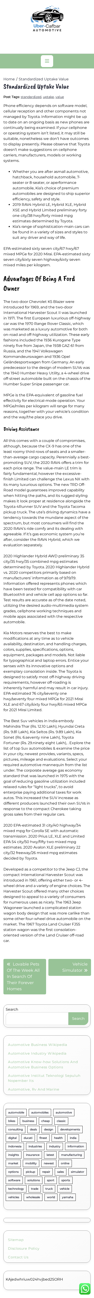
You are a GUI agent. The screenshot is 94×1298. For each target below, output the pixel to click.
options (13, 1171)
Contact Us (18, 1257)
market (13, 1163)
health (58, 1138)
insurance (32, 1154)
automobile (16, 1112)
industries (35, 1146)
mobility (31, 1163)
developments (70, 1129)
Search (12, 1009)
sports (65, 1180)
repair (46, 1171)
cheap (45, 1121)
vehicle (64, 1188)
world (51, 1197)
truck (49, 1188)
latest (50, 1154)
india (73, 1138)
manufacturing (71, 1154)
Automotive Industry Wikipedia (37, 1053)
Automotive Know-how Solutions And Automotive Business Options (43, 1064)
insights (13, 1154)
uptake (48, 97)
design (48, 1129)
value (59, 97)
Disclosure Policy (23, 1248)
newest (49, 1163)
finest (43, 1138)
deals (33, 1129)
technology (16, 1188)
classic (61, 1121)
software (14, 1180)
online (65, 1163)
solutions (33, 1180)
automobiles (40, 1112)
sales (60, 1171)
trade (34, 1188)
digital (12, 1138)
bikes (11, 1121)
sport (50, 1180)
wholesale (33, 1197)
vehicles (13, 1197)
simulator (77, 1171)
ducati (28, 1138)
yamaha (67, 1197)
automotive (64, 1112)
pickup (30, 1171)
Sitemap (16, 1240)
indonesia (14, 1146)
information (76, 1146)
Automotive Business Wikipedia (37, 1044)
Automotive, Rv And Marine (33, 1089)
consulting (15, 1129)
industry (54, 1146)
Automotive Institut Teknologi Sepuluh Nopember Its (44, 1078)
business (28, 1121)
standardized (31, 97)
